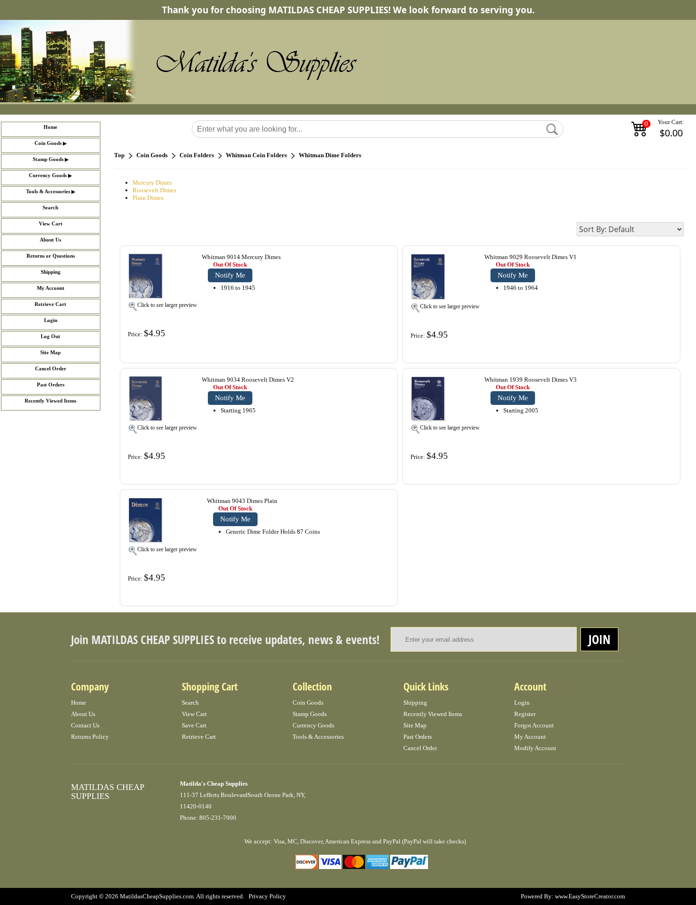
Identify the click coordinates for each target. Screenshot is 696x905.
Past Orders (50, 384)
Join (599, 639)
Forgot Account (534, 725)
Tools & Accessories (48, 191)
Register (524, 713)
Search (50, 207)
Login (50, 320)
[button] (552, 129)
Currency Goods (48, 175)
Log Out (50, 336)
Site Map (50, 352)
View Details (370, 258)
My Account (50, 288)
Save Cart (194, 725)
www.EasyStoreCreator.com (590, 896)
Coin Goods (48, 143)
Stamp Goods (48, 159)
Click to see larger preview (167, 305)
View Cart (50, 223)
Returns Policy (90, 736)
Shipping (51, 272)
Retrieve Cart (50, 304)
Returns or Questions (51, 256)
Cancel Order (50, 368)
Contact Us (85, 725)
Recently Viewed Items (50, 400)
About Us (50, 239)
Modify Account (535, 748)
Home (50, 127)
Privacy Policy (267, 896)
